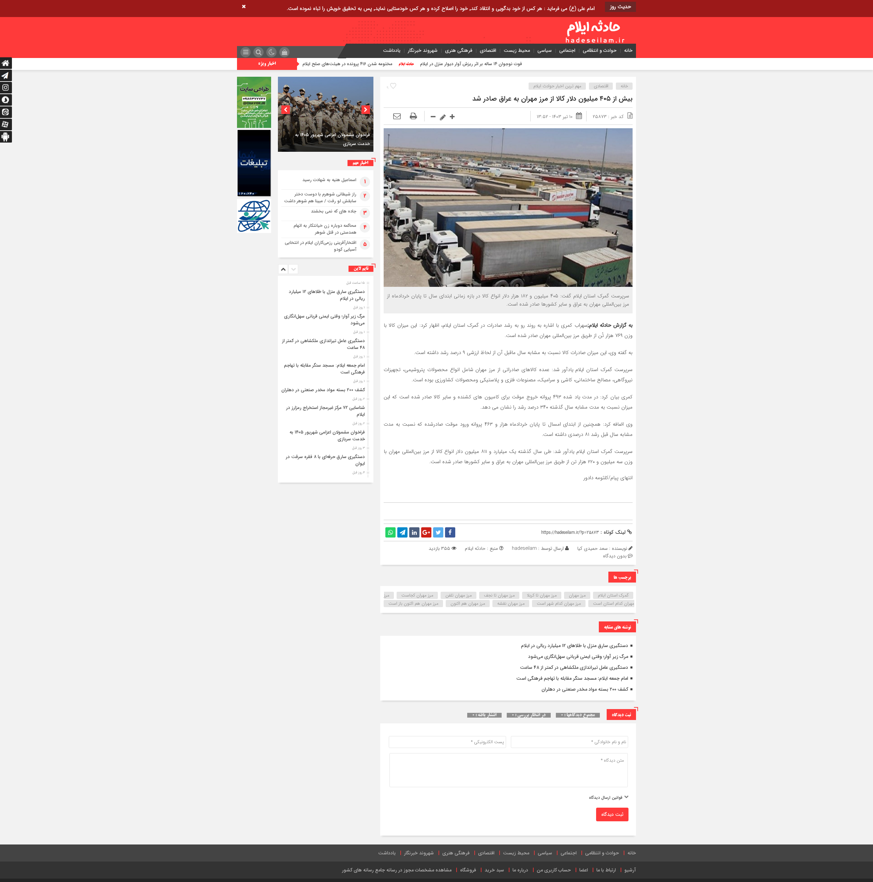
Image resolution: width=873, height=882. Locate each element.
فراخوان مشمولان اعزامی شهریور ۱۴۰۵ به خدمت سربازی (327, 436)
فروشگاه (468, 870)
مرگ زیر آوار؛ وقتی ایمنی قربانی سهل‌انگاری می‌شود (578, 656)
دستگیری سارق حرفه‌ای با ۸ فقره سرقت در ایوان (325, 460)
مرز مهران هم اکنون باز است (413, 603)
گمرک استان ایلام (613, 595)
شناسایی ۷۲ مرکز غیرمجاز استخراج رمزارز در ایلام (325, 411)
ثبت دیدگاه (612, 814)
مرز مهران (577, 595)
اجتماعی (567, 50)
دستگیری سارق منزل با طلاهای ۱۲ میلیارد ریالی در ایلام (574, 645)
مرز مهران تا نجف (499, 595)
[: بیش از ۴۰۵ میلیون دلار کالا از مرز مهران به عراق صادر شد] (397, 116)
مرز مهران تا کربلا (542, 595)
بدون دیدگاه (614, 556)
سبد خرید (494, 870)
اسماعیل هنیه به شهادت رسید (329, 179)
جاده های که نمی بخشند (333, 211)
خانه (628, 50)
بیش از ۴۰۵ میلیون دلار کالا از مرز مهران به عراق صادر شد (552, 98)
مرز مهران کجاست (417, 595)
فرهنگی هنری (458, 50)
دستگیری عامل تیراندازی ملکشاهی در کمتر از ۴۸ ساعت (574, 667)
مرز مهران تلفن (458, 595)
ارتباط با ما (606, 870)
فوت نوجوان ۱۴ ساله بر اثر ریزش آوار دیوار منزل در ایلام (543, 64)
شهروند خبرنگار (423, 50)
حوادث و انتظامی (600, 50)
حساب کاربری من (554, 870)
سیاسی (544, 50)
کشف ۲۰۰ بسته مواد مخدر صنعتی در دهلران (585, 689)
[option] (325, 114)
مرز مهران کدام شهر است (559, 603)
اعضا (583, 870)
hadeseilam (524, 548)
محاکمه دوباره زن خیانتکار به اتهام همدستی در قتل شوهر (325, 229)
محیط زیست (517, 50)
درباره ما (520, 870)
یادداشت (391, 50)
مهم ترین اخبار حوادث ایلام (557, 86)
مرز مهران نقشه (511, 603)
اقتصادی (488, 50)
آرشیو (630, 870)
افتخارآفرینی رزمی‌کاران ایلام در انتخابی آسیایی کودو (320, 246)
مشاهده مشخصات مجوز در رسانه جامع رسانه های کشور (397, 870)
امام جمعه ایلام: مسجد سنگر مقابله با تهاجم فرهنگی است (572, 678)
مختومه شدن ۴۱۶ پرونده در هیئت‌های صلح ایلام (419, 64)
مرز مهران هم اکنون (467, 603)
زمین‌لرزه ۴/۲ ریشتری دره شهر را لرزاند (311, 64)
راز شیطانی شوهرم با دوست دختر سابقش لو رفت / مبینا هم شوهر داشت (320, 198)
